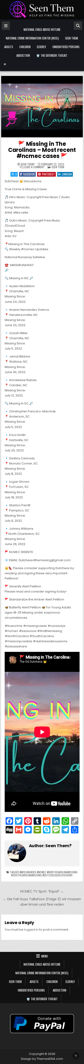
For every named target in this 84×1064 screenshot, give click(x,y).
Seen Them (71, 38)
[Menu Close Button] (42, 64)
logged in (31, 929)
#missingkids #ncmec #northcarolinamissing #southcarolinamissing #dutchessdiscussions (44, 873)
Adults (8, 46)
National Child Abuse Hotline (42, 29)
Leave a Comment (34, 167)
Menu (44, 956)
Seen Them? (28, 164)
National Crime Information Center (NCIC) (32, 38)
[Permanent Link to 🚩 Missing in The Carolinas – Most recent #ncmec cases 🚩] (42, 106)
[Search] (78, 26)
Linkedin (67, 174)
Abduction (23, 55)
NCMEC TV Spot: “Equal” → (42, 891)
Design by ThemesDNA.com (42, 1059)
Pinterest (48, 174)
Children (25, 46)
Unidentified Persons (66, 46)
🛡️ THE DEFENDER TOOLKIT (51, 55)
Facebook (29, 174)
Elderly (41, 46)
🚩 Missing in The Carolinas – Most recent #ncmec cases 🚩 (42, 150)
